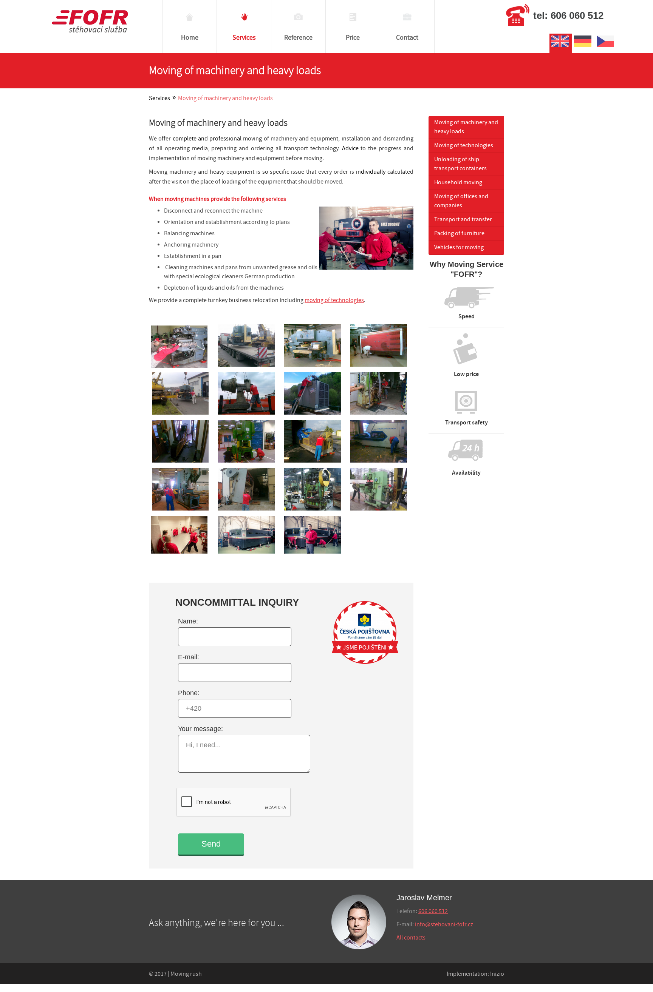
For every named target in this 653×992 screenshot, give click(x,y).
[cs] (606, 47)
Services (159, 98)
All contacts (411, 938)
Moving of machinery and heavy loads (466, 127)
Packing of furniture (459, 234)
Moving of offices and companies (461, 201)
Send (211, 844)
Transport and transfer (463, 220)
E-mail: (188, 657)
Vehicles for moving (459, 247)
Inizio (497, 974)
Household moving (458, 183)
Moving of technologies (463, 146)
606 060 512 (433, 911)
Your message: (200, 729)
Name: (188, 621)
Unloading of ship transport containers (460, 164)
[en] (560, 47)
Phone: (189, 693)
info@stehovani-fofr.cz (444, 925)
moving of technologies (334, 300)
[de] (583, 47)
